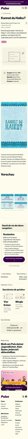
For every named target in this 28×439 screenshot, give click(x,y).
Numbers (4, 277)
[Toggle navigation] (26, 7)
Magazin (17, 404)
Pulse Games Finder (14, 383)
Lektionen (18, 406)
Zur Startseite (6, 13)
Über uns (3, 404)
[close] (26, 2)
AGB (16, 434)
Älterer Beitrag (21, 274)
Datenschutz (18, 429)
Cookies (17, 431)
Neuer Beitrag (6, 274)
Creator (3, 406)
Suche (17, 425)
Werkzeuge (18, 410)
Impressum (18, 427)
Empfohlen (18, 415)
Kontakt (17, 423)
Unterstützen (4, 408)
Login (18, 265)
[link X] (23, 397)
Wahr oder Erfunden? (23, 278)
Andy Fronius (7, 308)
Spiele (6, 311)
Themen (17, 413)
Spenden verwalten (6, 420)
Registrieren (4, 422)
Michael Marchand (6, 23)
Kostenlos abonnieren (13, 387)
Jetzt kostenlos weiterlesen (14, 258)
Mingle (19, 301)
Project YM (16, 23)
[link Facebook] (26, 397)
